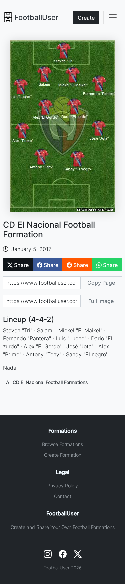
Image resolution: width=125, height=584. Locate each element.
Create (86, 17)
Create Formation (62, 455)
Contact (62, 496)
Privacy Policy (62, 485)
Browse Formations (62, 444)
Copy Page (101, 282)
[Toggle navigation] (112, 17)
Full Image (101, 301)
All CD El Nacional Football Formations (47, 382)
